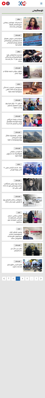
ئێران (19, 213)
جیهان (18, 19)
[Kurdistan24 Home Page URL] (22, 3)
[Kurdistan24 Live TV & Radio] (4, 3)
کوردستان (17, 35)
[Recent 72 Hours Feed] (8, 3)
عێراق (18, 84)
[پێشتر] (41, 279)
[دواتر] (4, 279)
